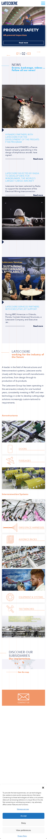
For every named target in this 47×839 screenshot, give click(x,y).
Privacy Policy (22, 836)
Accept (23, 816)
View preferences (23, 830)
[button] (43, 787)
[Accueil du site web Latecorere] (9, 3)
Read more (23, 43)
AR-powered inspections (15, 35)
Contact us (23, 703)
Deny (23, 823)
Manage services (23, 809)
